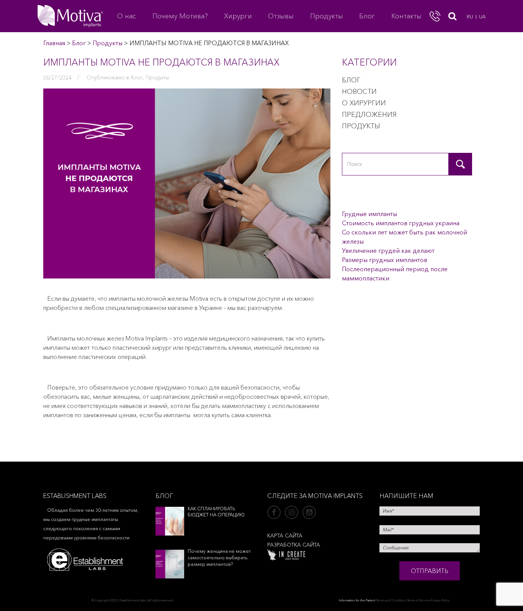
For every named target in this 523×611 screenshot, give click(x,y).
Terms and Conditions (391, 600)
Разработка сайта (293, 544)
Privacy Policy (440, 600)
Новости (359, 91)
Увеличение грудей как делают (388, 250)
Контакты (406, 16)
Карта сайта (284, 535)
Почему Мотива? (180, 16)
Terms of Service (418, 600)
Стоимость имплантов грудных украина (400, 223)
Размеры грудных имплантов (384, 260)
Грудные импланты (369, 214)
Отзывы (281, 16)
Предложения (369, 114)
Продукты (326, 16)
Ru (470, 17)
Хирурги (238, 16)
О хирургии (364, 103)
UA (482, 17)
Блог (367, 16)
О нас (126, 16)
